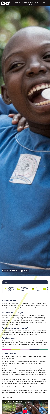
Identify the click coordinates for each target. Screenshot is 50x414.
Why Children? (30, 4)
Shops (37, 2)
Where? (43, 2)
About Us (24, 2)
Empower (31, 2)
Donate (17, 2)
